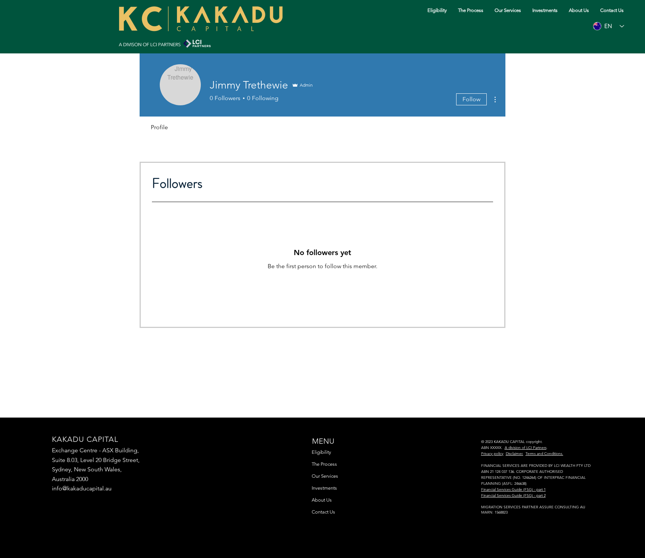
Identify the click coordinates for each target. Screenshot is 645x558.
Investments (324, 488)
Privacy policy (492, 453)
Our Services (325, 476)
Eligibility (321, 452)
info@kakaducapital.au (82, 488)
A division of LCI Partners (525, 447)
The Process (324, 464)
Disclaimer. (514, 453)
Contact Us (323, 512)
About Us (322, 500)
